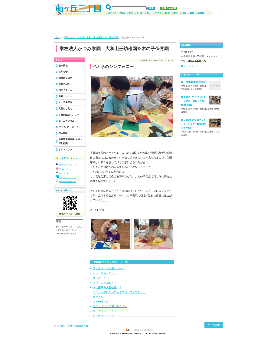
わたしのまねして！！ (106, 282)
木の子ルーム (65, 90)
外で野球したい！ (103, 315)
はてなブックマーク (67, 165)
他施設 (201, 13)
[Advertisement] (138, 24)
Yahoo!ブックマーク (68, 169)
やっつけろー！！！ (105, 310)
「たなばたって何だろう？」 (110, 306)
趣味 (192, 13)
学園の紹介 (64, 84)
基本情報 (63, 65)
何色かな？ (99, 296)
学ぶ (149, 13)
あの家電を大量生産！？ (107, 287)
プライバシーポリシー (70, 127)
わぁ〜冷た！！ (102, 301)
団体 (183, 13)
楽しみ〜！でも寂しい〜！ (109, 268)
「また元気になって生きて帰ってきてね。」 (119, 292)
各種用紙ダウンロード (70, 114)
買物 (122, 13)
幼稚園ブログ (65, 78)
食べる (139, 13)
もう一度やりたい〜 (105, 273)
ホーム (57, 37)
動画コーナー (65, 96)
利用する (112, 13)
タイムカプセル (66, 120)
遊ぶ (130, 13)
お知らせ (63, 71)
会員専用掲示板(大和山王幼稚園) (70, 141)
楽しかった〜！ (102, 277)
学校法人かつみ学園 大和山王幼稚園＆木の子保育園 (91, 37)
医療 (167, 13)
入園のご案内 (65, 108)
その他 (158, 13)
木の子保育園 (65, 102)
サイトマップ (65, 149)
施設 (175, 13)
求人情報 (63, 133)
